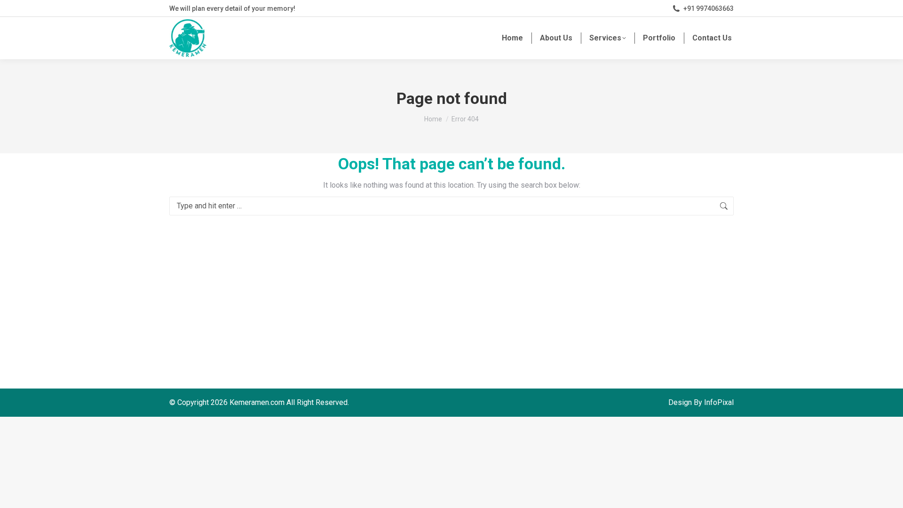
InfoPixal (719, 402)
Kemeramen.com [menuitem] (257, 402)
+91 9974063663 (708, 8)
